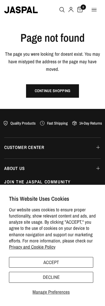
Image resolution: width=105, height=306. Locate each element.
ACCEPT (51, 262)
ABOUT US (14, 168)
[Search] (62, 10)
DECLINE (51, 277)
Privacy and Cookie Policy (32, 247)
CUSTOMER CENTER (24, 147)
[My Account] (71, 10)
